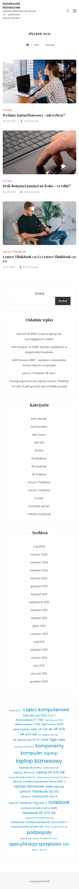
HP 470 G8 (28, 734)
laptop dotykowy (51, 767)
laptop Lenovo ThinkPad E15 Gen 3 (53, 777)
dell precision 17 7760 (29, 720)
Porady (7, 110)
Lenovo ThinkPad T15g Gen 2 (28, 803)
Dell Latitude (39, 419)
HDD (34, 729)
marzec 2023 (39, 554)
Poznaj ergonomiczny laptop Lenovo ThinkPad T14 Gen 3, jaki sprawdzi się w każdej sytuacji (39, 383)
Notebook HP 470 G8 (39, 813)
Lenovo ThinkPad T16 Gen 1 (39, 373)
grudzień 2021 (39, 586)
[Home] (28, 45)
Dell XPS (39, 442)
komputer (31, 753)
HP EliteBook (38, 458)
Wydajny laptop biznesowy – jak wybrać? (34, 115)
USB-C (35, 850)
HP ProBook (39, 474)
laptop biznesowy (39, 761)
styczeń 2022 (38, 578)
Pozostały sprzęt (38, 506)
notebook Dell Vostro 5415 (39, 808)
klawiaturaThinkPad (24, 746)
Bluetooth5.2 (15, 710)
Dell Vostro (39, 435)
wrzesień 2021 (39, 610)
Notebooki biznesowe (11, 5)
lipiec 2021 (39, 626)
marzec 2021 (39, 658)
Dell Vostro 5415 (52, 724)
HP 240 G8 (45, 729)
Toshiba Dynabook (39, 514)
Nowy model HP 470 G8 (56, 827)
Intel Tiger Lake (53, 739)
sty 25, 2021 (9, 121)
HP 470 (59, 729)
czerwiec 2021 (39, 634)
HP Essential (39, 466)
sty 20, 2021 (9, 192)
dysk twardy (21, 729)
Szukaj (39, 293)
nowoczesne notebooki (27, 826)
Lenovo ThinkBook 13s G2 (39, 791)
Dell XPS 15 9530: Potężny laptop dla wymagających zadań (39, 336)
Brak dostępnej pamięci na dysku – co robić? (37, 186)
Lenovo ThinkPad (39, 490)
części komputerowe (46, 709)
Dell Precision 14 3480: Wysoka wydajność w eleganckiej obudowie (39, 349)
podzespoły (39, 832)
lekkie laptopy (55, 786)
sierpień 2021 (39, 618)
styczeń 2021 (39, 673)
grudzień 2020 (39, 681)
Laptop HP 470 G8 (50, 772)
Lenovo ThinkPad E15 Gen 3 (39, 796)
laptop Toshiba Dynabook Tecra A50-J (39, 781)
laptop (51, 753)
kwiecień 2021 (39, 650)
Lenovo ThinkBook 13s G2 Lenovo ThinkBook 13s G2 (39, 259)
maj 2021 (38, 642)
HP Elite (39, 450)
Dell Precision (39, 427)
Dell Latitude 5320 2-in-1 (39, 715)
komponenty (49, 746)
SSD (66, 844)
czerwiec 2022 (39, 562)
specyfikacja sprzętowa (35, 844)
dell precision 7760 (27, 724)
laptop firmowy (24, 772)
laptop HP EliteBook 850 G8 (22, 777)
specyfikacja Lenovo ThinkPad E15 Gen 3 (39, 838)
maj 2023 (39, 546)
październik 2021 (39, 602)
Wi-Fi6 (43, 850)
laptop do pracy (30, 767)
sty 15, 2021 (9, 267)
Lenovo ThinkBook (14, 251)
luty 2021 (39, 665)
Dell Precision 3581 (54, 720)
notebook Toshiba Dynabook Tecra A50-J (39, 822)
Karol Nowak (31, 121)
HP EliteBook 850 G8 (48, 735)
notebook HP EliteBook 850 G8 (39, 818)
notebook (59, 802)
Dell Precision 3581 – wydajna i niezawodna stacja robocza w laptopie (39, 362)
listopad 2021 (39, 594)
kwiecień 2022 (39, 570)
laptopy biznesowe (29, 786)
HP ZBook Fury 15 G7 (26, 740)
